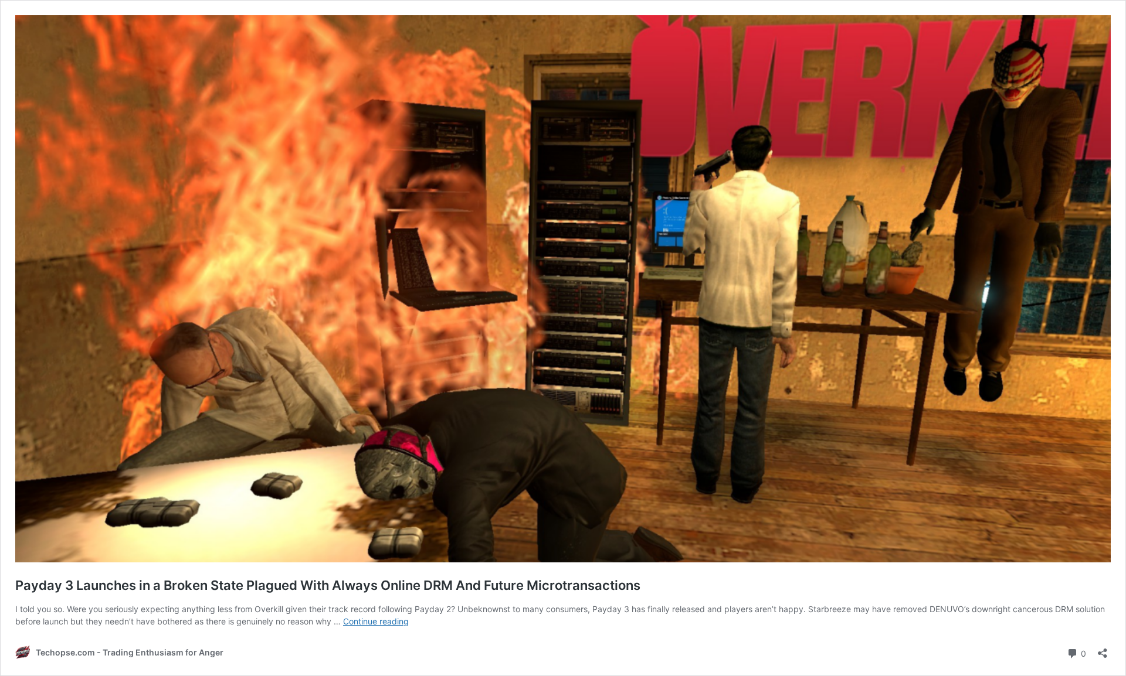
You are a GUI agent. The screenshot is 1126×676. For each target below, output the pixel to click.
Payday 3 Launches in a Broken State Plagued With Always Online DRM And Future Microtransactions (327, 585)
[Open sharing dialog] (1102, 649)
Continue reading (376, 621)
